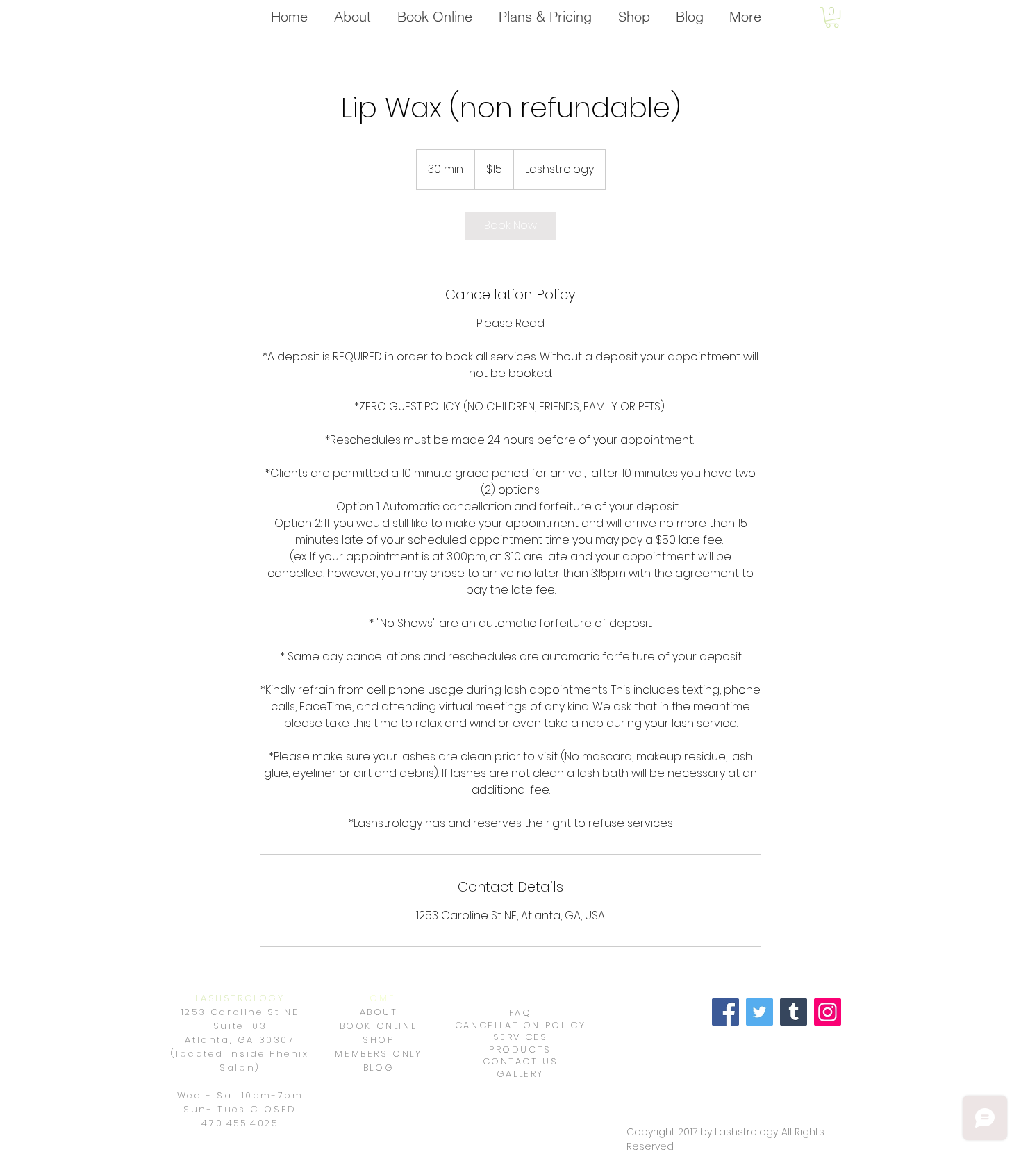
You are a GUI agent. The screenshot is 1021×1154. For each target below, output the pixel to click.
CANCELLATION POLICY (520, 1025)
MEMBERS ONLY (378, 1053)
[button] (832, 17)
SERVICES (520, 1037)
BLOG (378, 1067)
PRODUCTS (520, 1049)
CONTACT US (520, 1061)
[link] (510, 226)
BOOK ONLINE (379, 1025)
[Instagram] (827, 1012)
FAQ (520, 1012)
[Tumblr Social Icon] (793, 1012)
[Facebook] (725, 1012)
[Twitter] (759, 1012)
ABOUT (379, 1012)
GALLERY (520, 1073)
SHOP (378, 1039)
